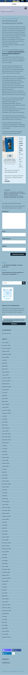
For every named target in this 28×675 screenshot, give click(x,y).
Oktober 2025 (5, 351)
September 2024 (6, 386)
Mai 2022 (4, 451)
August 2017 (5, 581)
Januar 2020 (5, 504)
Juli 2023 (4, 416)
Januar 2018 (5, 566)
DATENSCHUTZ (6, 662)
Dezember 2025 (6, 345)
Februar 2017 (5, 599)
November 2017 (6, 572)
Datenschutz (5, 671)
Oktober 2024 (5, 384)
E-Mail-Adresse (6, 238)
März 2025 (5, 369)
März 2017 (4, 596)
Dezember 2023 (6, 410)
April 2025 (5, 366)
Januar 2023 (5, 431)
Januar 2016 (5, 634)
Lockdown (22, 193)
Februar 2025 (5, 372)
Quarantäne (13, 197)
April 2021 (4, 475)
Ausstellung (8, 192)
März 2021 (4, 478)
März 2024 (5, 401)
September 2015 (6, 637)
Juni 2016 (4, 619)
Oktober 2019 (5, 513)
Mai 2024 (4, 395)
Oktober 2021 (5, 463)
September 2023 (6, 413)
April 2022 (4, 454)
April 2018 (4, 560)
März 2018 (4, 563)
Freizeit (6, 193)
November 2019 (6, 510)
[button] (7, 650)
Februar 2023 (5, 428)
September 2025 (6, 354)
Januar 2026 (5, 342)
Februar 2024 (5, 404)
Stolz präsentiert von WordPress (16, 671)
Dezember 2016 (6, 604)
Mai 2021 (4, 472)
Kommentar (5, 211)
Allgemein (7, 190)
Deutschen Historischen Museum (10, 53)
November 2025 (6, 348)
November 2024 (6, 381)
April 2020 (5, 498)
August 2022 (5, 442)
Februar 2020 (5, 501)
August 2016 (5, 613)
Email (3, 314)
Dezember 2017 (6, 569)
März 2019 (4, 534)
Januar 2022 (5, 460)
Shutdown (20, 197)
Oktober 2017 (5, 575)
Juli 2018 (4, 554)
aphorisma (15, 18)
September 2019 (6, 516)
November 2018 (6, 543)
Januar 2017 (5, 602)
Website (4, 246)
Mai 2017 (4, 590)
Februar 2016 (5, 631)
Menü (14, 4)
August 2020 (5, 487)
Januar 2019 (5, 540)
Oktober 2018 (5, 546)
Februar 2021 (5, 481)
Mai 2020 (4, 495)
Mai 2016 (4, 622)
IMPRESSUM (5, 659)
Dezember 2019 (6, 507)
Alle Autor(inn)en (6, 333)
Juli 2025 (4, 360)
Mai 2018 (4, 557)
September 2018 (6, 548)
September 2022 (6, 439)
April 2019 (4, 531)
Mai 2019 (4, 528)
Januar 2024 (5, 407)
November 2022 (6, 437)
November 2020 (6, 484)
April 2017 (4, 593)
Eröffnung (20, 192)
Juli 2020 (4, 490)
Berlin (14, 192)
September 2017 (6, 578)
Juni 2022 (4, 448)
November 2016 (6, 607)
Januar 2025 (5, 375)
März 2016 (4, 628)
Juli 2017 (4, 584)
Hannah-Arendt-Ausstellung (16, 51)
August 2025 (5, 357)
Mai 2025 (4, 363)
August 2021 (5, 466)
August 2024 (5, 389)
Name (4, 231)
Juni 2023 (4, 419)
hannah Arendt (14, 193)
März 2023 (5, 425)
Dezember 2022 (6, 434)
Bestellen (7, 181)
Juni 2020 (4, 493)
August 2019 (5, 519)
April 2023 (5, 422)
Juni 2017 (4, 587)
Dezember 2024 (6, 378)
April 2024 (5, 398)
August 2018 (5, 551)
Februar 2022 (5, 457)
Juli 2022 (4, 445)
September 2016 (6, 610)
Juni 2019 (4, 525)
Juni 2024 (4, 392)
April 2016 (4, 625)
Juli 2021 (4, 469)
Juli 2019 (4, 522)
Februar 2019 (5, 537)
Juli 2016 (4, 616)
